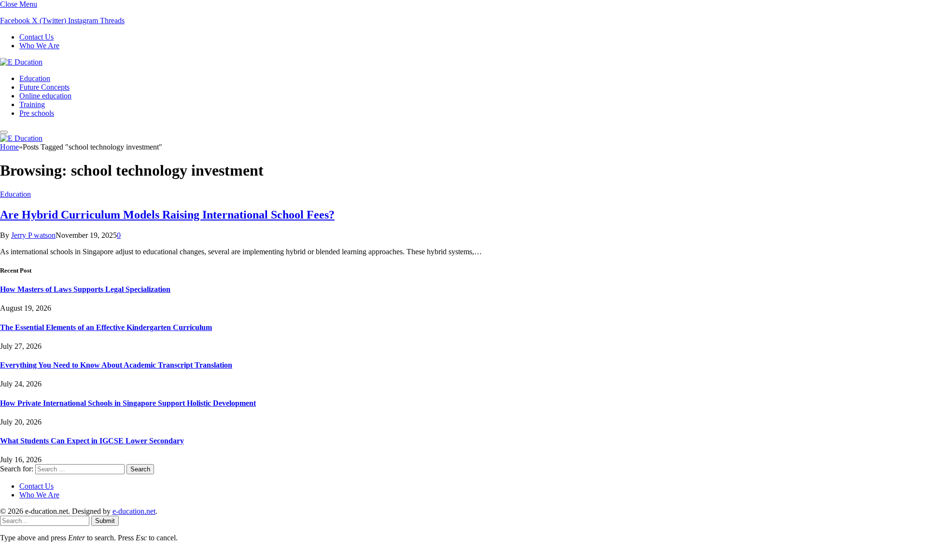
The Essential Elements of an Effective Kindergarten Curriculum (106, 327)
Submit (105, 520)
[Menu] (4, 132)
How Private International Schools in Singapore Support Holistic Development (128, 403)
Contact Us (36, 37)
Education (34, 78)
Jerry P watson (33, 235)
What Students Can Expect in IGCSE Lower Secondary (92, 441)
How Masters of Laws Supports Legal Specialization (85, 289)
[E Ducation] (21, 62)
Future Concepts (44, 87)
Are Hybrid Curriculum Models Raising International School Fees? (167, 214)
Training (32, 104)
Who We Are (39, 45)
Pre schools (36, 113)
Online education (45, 96)
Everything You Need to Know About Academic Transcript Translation (116, 365)
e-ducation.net (133, 511)
